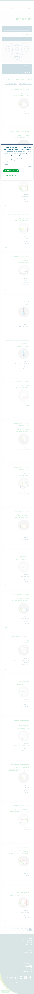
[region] (17, 162)
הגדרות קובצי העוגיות (10, 175)
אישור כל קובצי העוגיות (11, 170)
